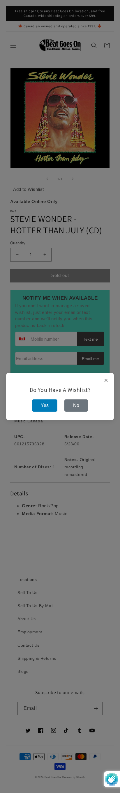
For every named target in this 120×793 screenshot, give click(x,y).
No (76, 405)
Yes (45, 405)
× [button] (106, 380)
